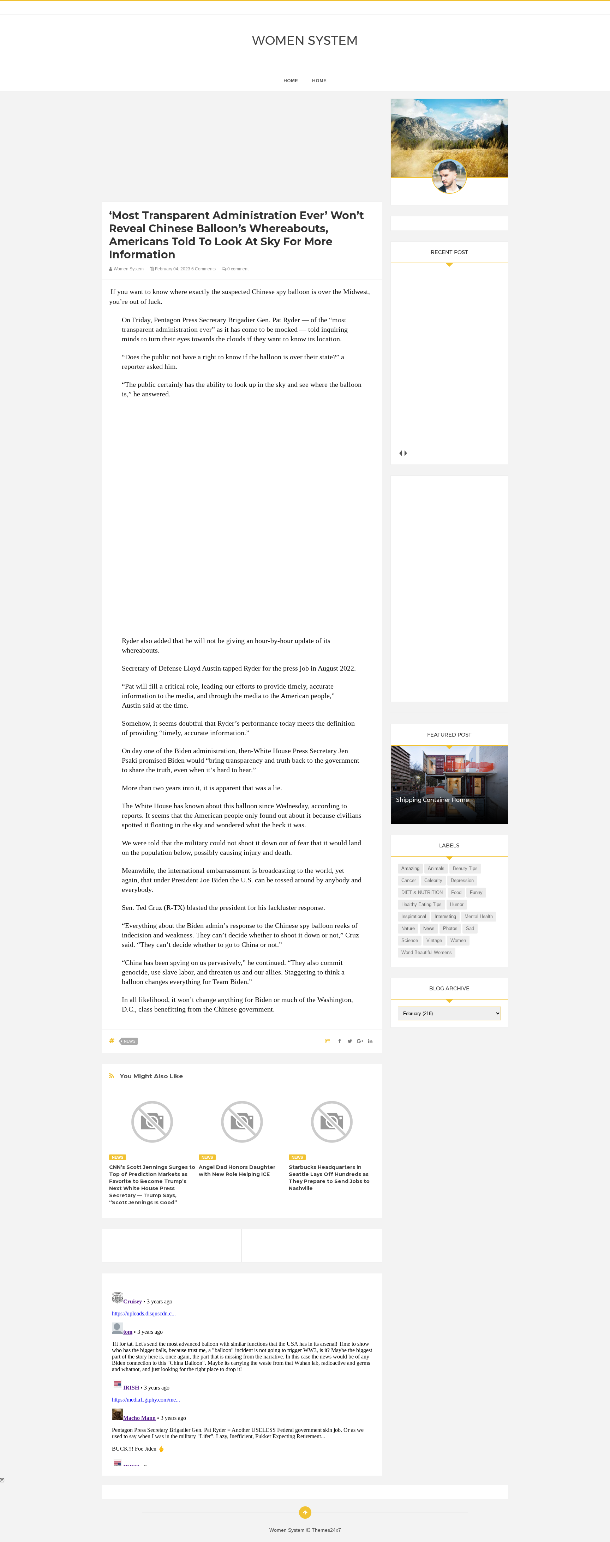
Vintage (434, 940)
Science (409, 940)
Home (319, 80)
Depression (462, 880)
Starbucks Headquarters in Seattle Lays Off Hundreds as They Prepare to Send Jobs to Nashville (329, 1178)
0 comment (237, 268)
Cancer (408, 880)
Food (456, 892)
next (405, 453)
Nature (408, 928)
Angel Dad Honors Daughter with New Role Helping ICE (237, 1170)
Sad (470, 928)
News (129, 1041)
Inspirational (413, 916)
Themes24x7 (326, 1530)
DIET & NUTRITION (422, 892)
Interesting (445, 916)
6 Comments (203, 268)
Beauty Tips (465, 868)
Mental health (479, 916)
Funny (476, 892)
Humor (457, 904)
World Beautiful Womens (426, 952)
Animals (436, 868)
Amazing (410, 868)
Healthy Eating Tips (421, 904)
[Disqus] (242, 1377)
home (290, 80)
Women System (305, 40)
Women (458, 940)
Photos (450, 928)
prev (400, 453)
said (148, 705)
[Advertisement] (242, 148)
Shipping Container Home (432, 800)
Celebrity (433, 880)
